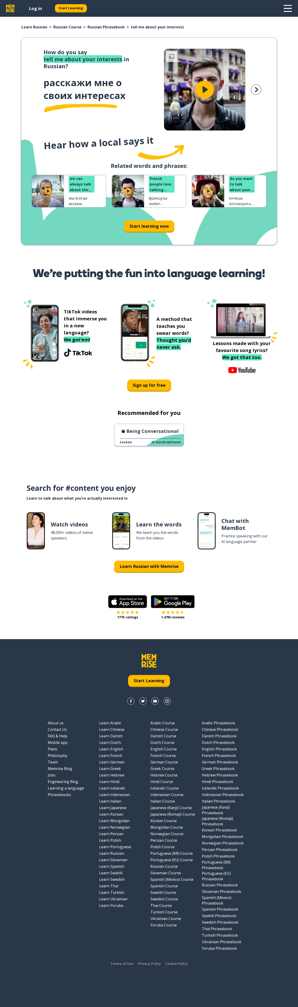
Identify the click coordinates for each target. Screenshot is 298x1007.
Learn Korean (111, 814)
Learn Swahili (110, 872)
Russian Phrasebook (106, 27)
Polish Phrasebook (218, 856)
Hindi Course (161, 781)
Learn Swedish (112, 879)
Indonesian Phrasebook (223, 794)
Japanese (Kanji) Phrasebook (216, 810)
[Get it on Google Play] (173, 601)
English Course (163, 749)
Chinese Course (164, 729)
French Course (163, 755)
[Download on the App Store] (127, 601)
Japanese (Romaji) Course (172, 814)
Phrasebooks (59, 794)
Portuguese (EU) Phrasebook (216, 876)
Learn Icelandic (112, 788)
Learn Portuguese (115, 846)
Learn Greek (110, 768)
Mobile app (58, 742)
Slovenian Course (165, 872)
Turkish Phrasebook (220, 935)
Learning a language (66, 788)
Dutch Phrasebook (218, 742)
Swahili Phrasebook (219, 915)
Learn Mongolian (114, 820)
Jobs (51, 775)
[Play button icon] (204, 89)
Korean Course (163, 820)
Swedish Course (164, 899)
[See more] (287, 8)
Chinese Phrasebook (220, 729)
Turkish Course (164, 912)
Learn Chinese (111, 729)
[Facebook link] (131, 701)
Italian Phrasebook (218, 801)
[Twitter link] (143, 701)
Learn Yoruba (111, 905)
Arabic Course (162, 723)
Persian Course (163, 840)
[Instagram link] (167, 701)
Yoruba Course (163, 925)
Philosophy (57, 755)
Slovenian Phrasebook (221, 891)
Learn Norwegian (114, 827)
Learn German (111, 762)
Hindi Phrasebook (217, 781)
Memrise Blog (60, 768)
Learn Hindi (109, 781)
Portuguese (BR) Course (171, 853)
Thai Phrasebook (217, 928)
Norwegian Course (166, 833)
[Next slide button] (256, 90)
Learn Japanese (112, 807)
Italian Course (162, 801)
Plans (52, 749)
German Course (164, 762)
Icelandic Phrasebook (220, 788)
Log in (35, 8)
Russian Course (67, 27)
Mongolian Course (166, 827)
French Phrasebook (219, 755)
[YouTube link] (155, 701)
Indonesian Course (166, 794)
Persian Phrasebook (219, 849)
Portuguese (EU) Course (171, 859)
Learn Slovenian (113, 859)
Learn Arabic (110, 723)
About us (56, 723)
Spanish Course (164, 885)
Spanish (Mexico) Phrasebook (216, 900)
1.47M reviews (173, 617)
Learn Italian (110, 801)
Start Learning (71, 8)
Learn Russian (34, 27)
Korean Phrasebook (219, 830)
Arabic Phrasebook (218, 723)
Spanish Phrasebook (220, 909)
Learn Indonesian (114, 794)
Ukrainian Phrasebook (221, 941)
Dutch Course (162, 742)
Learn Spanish (111, 866)
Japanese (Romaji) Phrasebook (217, 821)
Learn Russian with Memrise (149, 566)
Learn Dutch (110, 742)
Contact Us (57, 729)
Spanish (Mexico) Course (171, 879)
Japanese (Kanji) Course (171, 807)
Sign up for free (149, 385)
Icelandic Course (164, 788)
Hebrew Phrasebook (220, 775)
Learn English (111, 749)
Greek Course (162, 768)
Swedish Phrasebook (220, 922)
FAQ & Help (57, 736)
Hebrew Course (164, 775)
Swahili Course (163, 892)
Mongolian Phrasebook (222, 836)
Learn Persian (111, 833)
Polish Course (162, 846)
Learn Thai (108, 885)
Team (53, 762)
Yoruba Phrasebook (219, 948)
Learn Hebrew (111, 775)
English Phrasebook (219, 749)
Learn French (110, 755)
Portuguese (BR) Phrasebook (216, 865)
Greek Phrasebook (218, 768)
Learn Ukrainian (113, 899)
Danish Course (163, 736)
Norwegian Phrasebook (223, 843)
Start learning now (149, 226)
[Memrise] (10, 8)
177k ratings (127, 617)
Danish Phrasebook (219, 736)
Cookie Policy (177, 963)
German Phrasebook (220, 762)
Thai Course (161, 905)
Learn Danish (111, 736)
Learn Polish (110, 840)
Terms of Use (122, 963)
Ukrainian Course (165, 918)
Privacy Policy (149, 963)
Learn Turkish (111, 892)
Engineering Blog (63, 781)
